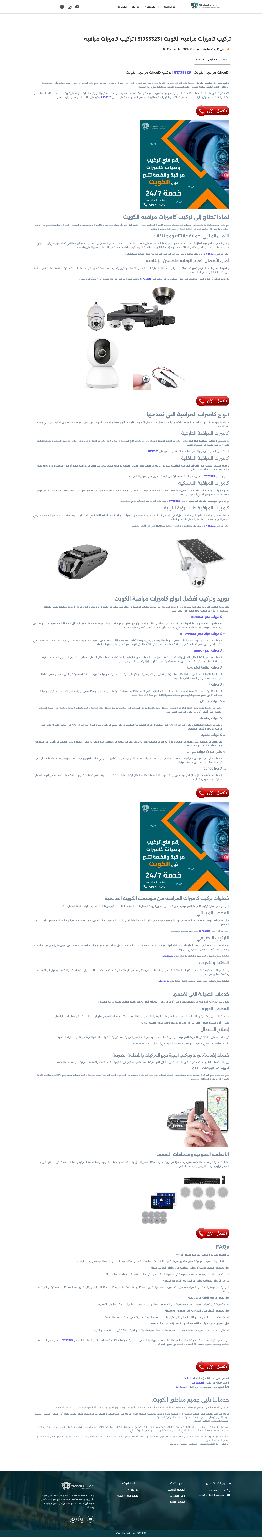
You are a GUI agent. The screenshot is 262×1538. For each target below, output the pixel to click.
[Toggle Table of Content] (223, 59)
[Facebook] (62, 7)
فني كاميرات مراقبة (213, 49)
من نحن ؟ (133, 1489)
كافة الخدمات (177, 1495)
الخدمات (151, 6)
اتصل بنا (122, 6)
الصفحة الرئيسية (176, 1489)
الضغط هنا (189, 1378)
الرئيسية (167, 6)
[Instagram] (70, 7)
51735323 (182, 72)
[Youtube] (77, 7)
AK (134, 1533)
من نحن (135, 6)
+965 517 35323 (217, 1490)
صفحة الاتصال (177, 1501)
